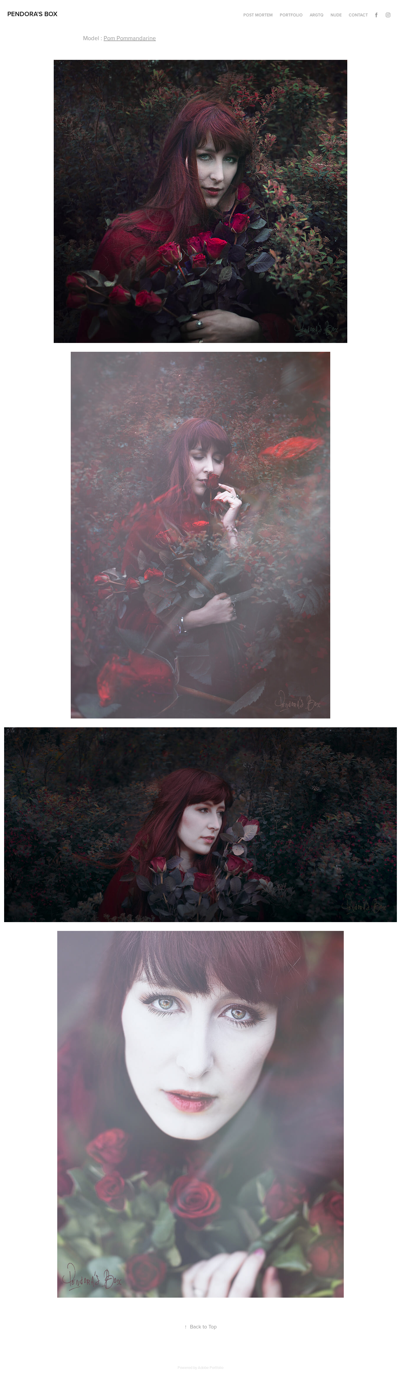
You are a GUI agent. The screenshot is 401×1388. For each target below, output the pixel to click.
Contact (358, 15)
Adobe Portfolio (210, 1367)
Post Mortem (258, 15)
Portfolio (291, 15)
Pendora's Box (32, 13)
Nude (336, 15)
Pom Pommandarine (130, 38)
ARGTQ (317, 15)
